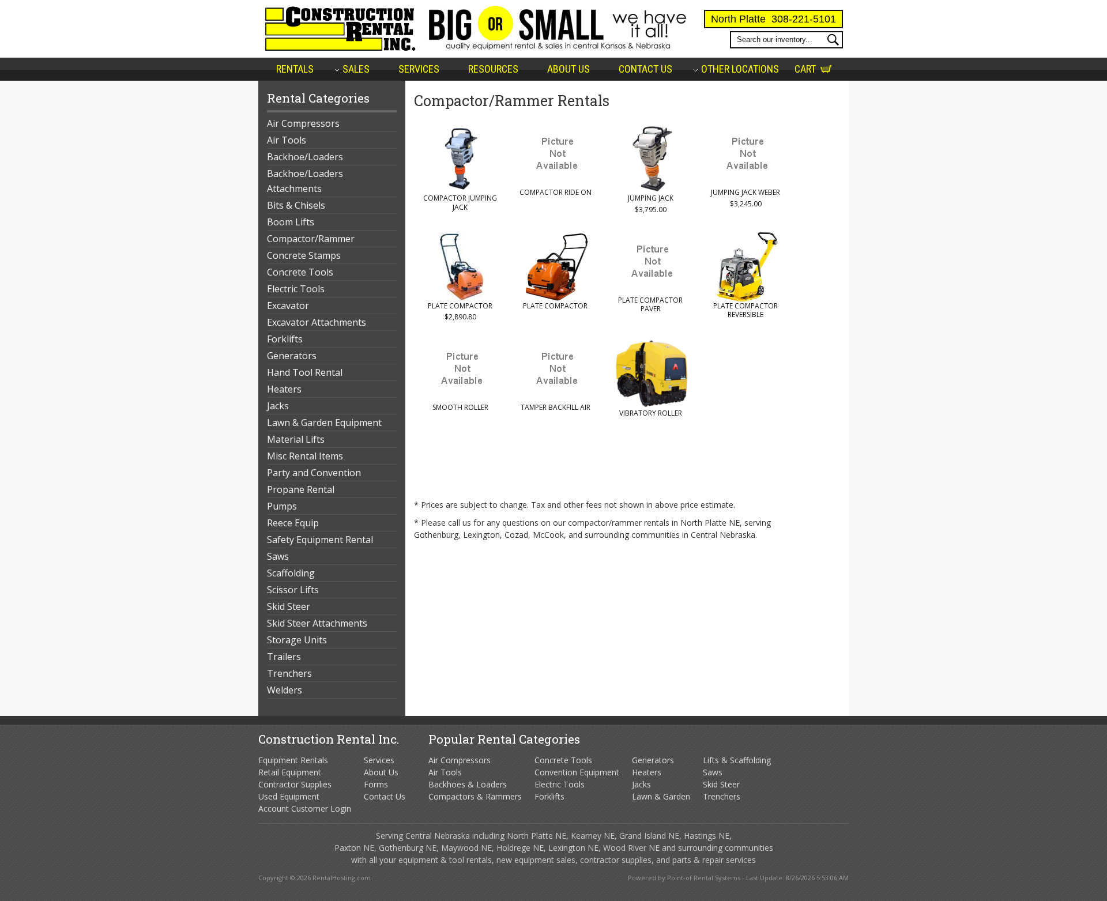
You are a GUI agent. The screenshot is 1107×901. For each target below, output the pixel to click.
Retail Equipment (289, 772)
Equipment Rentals (293, 760)
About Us (568, 69)
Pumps (282, 506)
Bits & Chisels (296, 205)
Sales (356, 69)
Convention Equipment (576, 772)
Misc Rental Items (305, 456)
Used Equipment (288, 796)
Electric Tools (296, 288)
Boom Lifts (290, 222)
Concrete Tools (300, 272)
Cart (805, 69)
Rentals (295, 69)
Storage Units (297, 640)
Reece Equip (293, 523)
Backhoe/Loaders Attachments (305, 181)
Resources (493, 69)
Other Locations (740, 69)
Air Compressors (303, 123)
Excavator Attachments (316, 322)
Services (418, 69)
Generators (292, 355)
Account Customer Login (304, 808)
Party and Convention (314, 472)
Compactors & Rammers (475, 796)
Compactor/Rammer (311, 238)
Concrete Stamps (304, 255)
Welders (284, 690)
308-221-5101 (803, 19)
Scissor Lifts (293, 589)
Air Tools (286, 140)
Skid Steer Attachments (317, 623)
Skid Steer (288, 606)
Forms (376, 784)
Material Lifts (296, 439)
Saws (278, 556)
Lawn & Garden (661, 796)
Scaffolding (291, 573)
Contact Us (645, 69)
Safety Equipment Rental (320, 539)
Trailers (284, 656)
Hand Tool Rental (304, 372)
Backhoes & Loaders (467, 784)
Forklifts (285, 339)
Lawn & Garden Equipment (324, 422)
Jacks (278, 405)
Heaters (284, 389)
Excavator (288, 305)
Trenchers (289, 673)
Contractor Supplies (295, 784)
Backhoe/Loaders (305, 156)
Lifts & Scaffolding (737, 760)
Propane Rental (300, 489)
